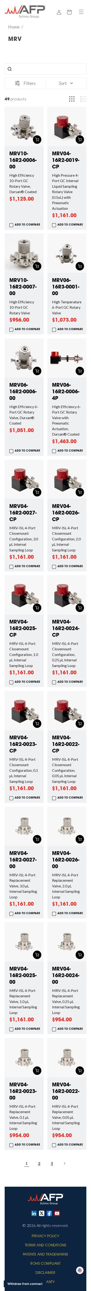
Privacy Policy (45, 1236)
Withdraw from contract (24, 1284)
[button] (81, 12)
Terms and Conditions (45, 1245)
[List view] (83, 99)
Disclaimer (45, 1273)
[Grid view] (71, 99)
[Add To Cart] (37, 139)
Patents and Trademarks (45, 1254)
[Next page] (64, 1163)
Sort (63, 83)
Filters (30, 83)
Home (14, 26)
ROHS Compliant (45, 1264)
